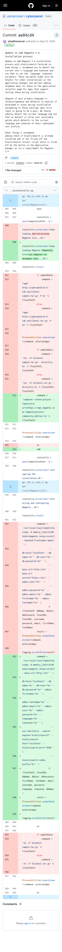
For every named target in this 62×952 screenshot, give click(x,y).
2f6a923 (20, 163)
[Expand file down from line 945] (10, 897)
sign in (27, 923)
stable (14, 158)
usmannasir (15, 16)
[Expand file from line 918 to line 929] (10, 486)
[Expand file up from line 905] (10, 200)
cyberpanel (34, 16)
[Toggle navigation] (5, 5)
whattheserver (16, 41)
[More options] (55, 190)
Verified (9, 45)
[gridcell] (31, 200)
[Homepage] (31, 5)
